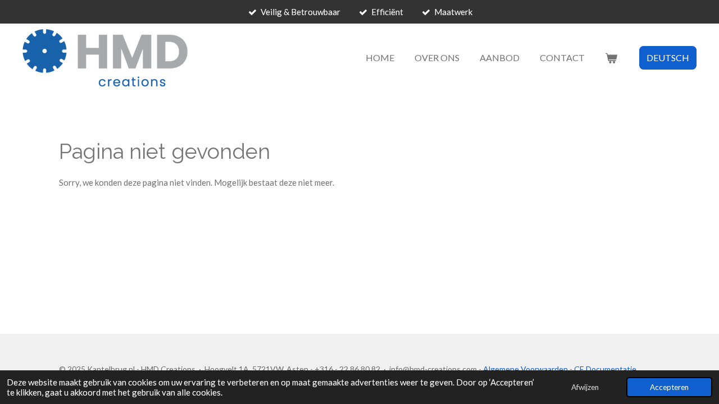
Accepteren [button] (669, 387)
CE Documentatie (605, 369)
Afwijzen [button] (585, 387)
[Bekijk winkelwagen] (611, 58)
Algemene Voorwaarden (525, 369)
